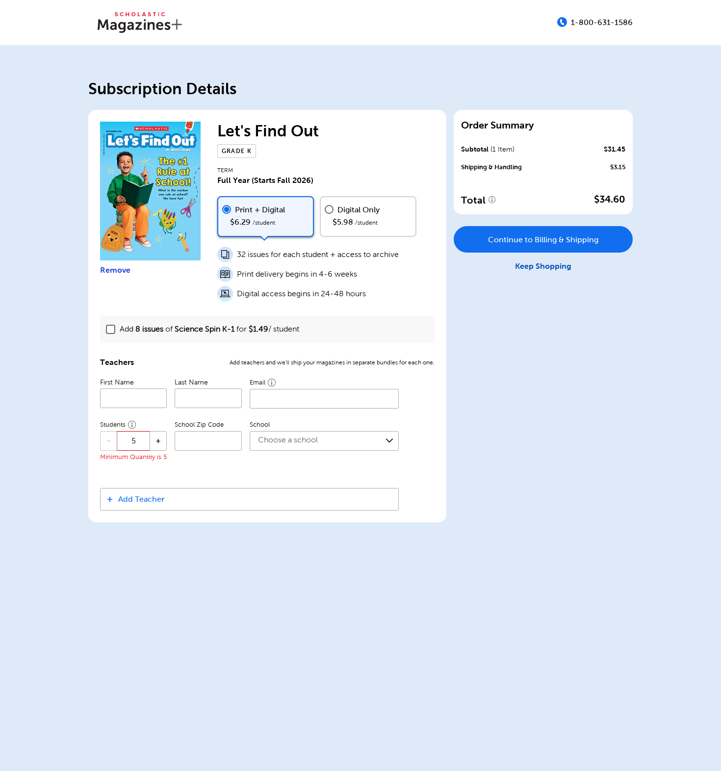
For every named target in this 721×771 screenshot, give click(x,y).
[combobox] (324, 441)
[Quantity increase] (158, 441)
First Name (117, 382)
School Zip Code (199, 424)
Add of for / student (209, 329)
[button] (249, 499)
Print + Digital (260, 210)
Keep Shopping (543, 266)
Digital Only (358, 210)
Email (257, 382)
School (260, 424)
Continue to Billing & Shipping (543, 239)
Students (113, 424)
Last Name (191, 382)
